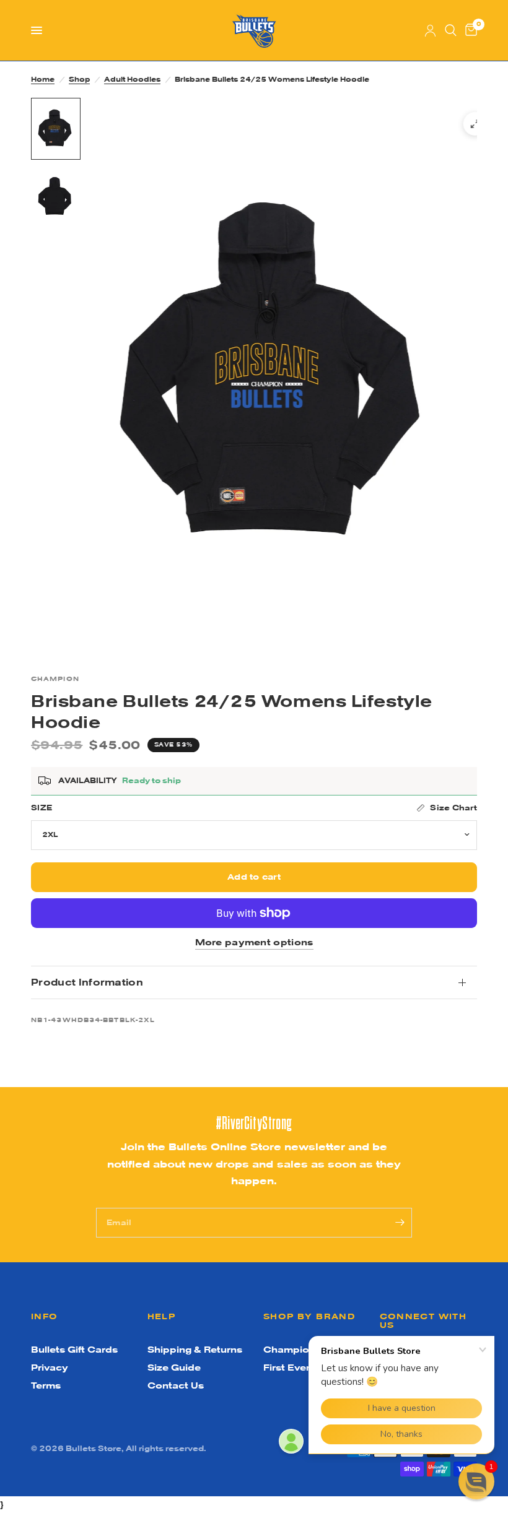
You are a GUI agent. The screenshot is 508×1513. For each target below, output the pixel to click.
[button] (476, 1481)
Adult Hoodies (132, 79)
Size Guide (174, 1367)
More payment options (254, 942)
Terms (46, 1385)
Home (43, 79)
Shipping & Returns (194, 1349)
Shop (79, 79)
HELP (161, 1316)
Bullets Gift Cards (74, 1349)
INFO (44, 1316)
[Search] (450, 30)
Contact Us (175, 1385)
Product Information (87, 982)
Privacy (49, 1367)
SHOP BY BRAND (309, 1316)
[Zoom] (475, 124)
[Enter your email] (399, 1223)
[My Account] (430, 30)
